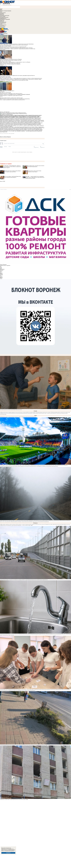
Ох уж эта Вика (2, 49)
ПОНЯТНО (8, 852)
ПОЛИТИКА (2, 21)
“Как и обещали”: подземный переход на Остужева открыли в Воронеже (35, 465)
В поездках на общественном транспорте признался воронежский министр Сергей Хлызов (43, 689)
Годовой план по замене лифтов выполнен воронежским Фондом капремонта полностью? (58, 524)
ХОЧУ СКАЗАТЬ (2, 26)
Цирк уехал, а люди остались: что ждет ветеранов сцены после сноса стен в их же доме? (13, 799)
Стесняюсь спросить (3, 65)
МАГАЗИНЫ (5, 33)
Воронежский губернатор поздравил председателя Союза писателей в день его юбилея (13, 412)
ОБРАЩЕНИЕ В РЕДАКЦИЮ (5, 19)
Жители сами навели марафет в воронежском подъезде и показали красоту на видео (38, 412)
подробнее (8, 265)
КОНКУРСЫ (2, 14)
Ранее (10, 146)
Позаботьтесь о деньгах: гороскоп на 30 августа (7, 416)
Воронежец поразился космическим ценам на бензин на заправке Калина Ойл (13, 46)
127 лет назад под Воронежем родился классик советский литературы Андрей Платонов (35, 579)
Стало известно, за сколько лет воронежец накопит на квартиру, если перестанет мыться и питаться (30, 524)
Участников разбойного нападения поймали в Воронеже (34, 413)
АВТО (6, 31)
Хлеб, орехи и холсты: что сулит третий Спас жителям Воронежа (40, 521)
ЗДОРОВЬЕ (2, 13)
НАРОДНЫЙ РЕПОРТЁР (4, 17)
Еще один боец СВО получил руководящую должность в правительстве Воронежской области (22, 690)
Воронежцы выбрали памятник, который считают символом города (61, 412)
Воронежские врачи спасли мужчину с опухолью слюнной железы (20, 521)
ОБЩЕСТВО (2, 20)
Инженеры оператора (3, 117)
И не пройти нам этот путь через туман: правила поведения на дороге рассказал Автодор (13, 520)
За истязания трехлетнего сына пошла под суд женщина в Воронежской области (11, 409)
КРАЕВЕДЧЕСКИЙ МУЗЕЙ (4, 15)
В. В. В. (1, 96)
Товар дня (1, 81)
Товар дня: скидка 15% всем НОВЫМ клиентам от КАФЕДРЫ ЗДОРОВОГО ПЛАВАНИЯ (15, 94)
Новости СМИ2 (2, 181)
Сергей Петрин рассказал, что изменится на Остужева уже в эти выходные (11, 579)
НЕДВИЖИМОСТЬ (3, 18)
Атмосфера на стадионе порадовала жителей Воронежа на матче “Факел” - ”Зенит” (12, 465)
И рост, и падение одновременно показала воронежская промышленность (26, 416)
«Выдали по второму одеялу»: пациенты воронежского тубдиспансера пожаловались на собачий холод (17, 48)
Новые (1, 146)
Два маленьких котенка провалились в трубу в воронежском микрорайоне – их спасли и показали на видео (15, 525)
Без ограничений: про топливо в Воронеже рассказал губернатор (36, 520)
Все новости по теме (3, 61)
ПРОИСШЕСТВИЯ (3, 22)
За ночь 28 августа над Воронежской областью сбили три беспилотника (57, 520)
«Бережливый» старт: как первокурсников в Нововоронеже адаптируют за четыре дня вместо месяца (15, 689)
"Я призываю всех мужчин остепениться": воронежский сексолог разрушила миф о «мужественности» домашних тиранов (20, 79)
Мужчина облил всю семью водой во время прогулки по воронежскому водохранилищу (13, 413)
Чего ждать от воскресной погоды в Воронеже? (49, 413)
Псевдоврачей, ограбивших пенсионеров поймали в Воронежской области (48, 466)
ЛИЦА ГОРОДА (2, 16)
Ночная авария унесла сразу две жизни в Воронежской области (27, 466)
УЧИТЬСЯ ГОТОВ (6, 29)
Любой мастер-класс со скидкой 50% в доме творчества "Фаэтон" (11, 93)
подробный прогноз (3, 265)
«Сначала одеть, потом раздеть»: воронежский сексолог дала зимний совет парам (14, 80)
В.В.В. (1, 11)
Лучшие (5, 146)
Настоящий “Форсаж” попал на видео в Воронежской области (55, 465)
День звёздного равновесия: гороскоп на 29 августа (8, 524)
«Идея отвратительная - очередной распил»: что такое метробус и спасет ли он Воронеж (15, 62)
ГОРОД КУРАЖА (3, 12)
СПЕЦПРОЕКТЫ (3, 23)
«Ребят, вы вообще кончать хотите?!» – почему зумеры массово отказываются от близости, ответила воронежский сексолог (21, 78)
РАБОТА (6, 28)
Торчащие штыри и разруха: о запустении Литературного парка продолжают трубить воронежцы (16, 47)
